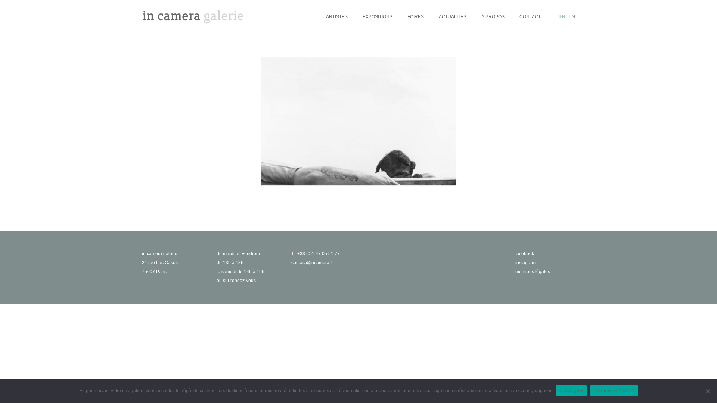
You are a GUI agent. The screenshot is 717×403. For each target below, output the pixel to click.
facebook (524, 253)
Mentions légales (532, 271)
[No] (707, 391)
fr (562, 16)
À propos (493, 16)
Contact (530, 16)
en (572, 16)
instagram (525, 262)
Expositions (377, 16)
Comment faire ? (614, 390)
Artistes (337, 16)
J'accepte (571, 390)
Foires (415, 16)
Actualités (452, 16)
